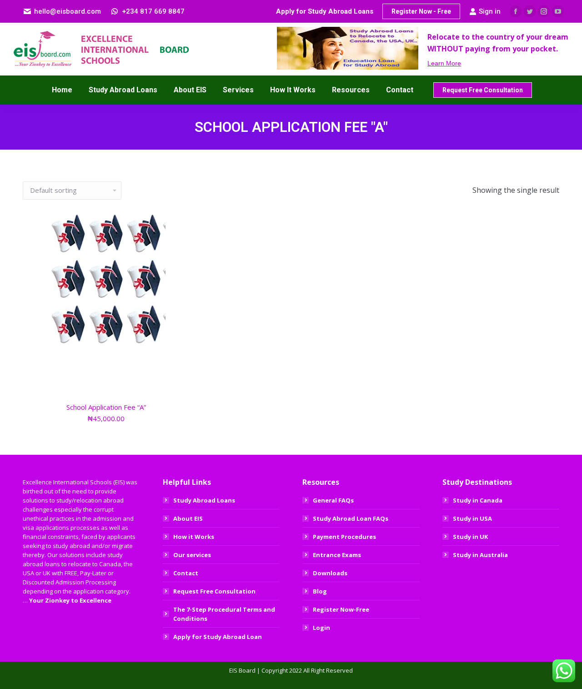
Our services (192, 555)
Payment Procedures (344, 537)
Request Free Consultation (214, 591)
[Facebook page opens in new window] (516, 11)
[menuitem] (62, 90)
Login (321, 628)
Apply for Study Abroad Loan (217, 637)
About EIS (188, 518)
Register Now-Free (341, 609)
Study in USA (472, 518)
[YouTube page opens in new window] (558, 11)
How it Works (193, 537)
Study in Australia (480, 555)
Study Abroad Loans (204, 500)
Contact (185, 573)
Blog (320, 591)
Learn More (444, 63)
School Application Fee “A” (106, 407)
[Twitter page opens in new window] (530, 11)
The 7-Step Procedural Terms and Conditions (224, 614)
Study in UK (470, 537)
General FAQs (333, 500)
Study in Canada (477, 500)
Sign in (490, 11)
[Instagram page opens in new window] (544, 11)
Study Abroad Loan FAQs (350, 518)
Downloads (330, 573)
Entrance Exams (337, 555)
